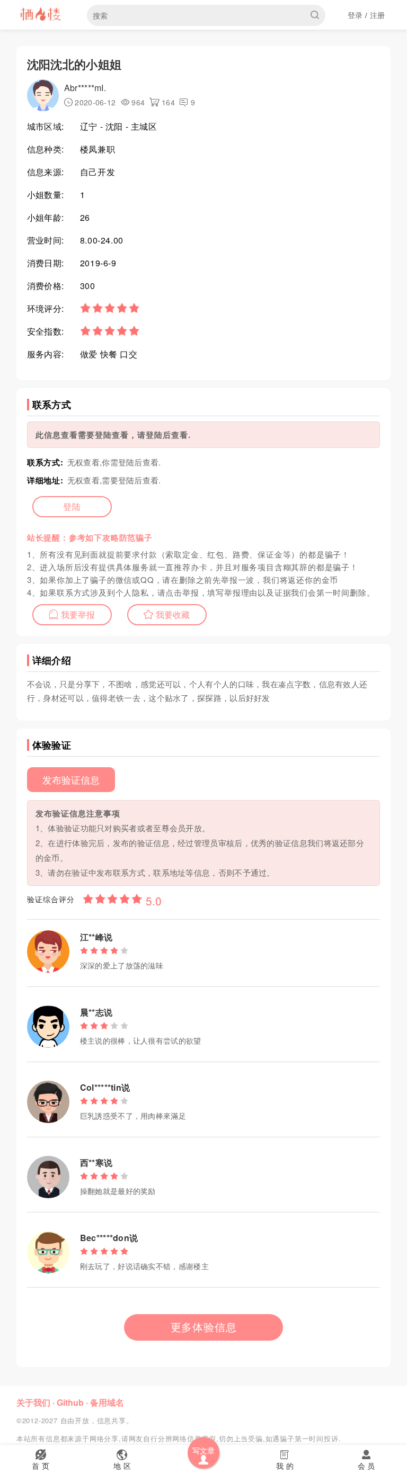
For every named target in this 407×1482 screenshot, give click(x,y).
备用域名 (107, 1402)
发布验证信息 (71, 779)
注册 (377, 15)
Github (70, 1402)
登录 (355, 15)
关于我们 (33, 1402)
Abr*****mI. (85, 88)
